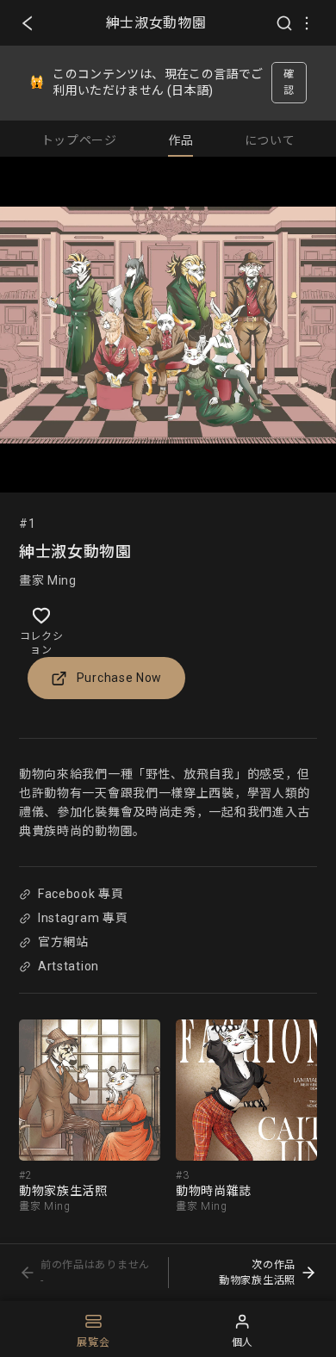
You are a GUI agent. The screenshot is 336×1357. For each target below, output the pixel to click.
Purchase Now (119, 678)
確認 (289, 82)
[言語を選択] (306, 23)
